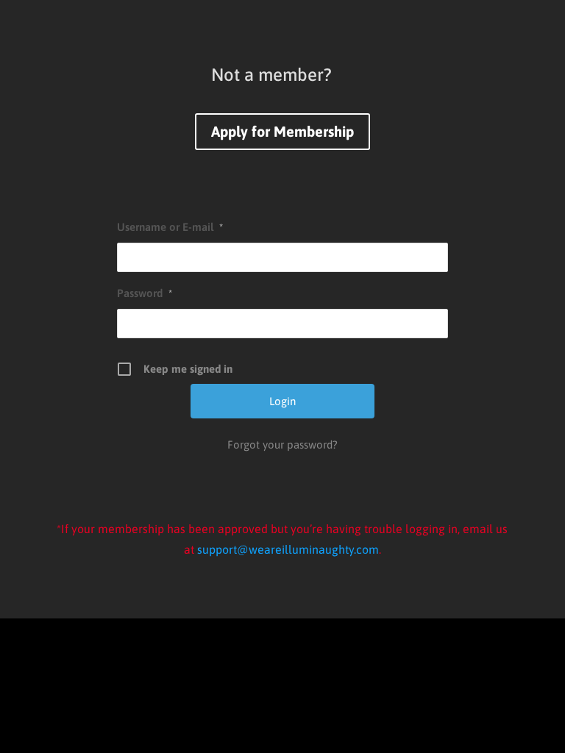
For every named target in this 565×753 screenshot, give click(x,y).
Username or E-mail (170, 227)
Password (144, 293)
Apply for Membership (282, 131)
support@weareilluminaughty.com (288, 549)
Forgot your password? (282, 444)
